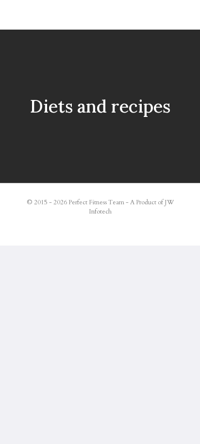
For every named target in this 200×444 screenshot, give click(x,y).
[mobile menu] (187, 14)
